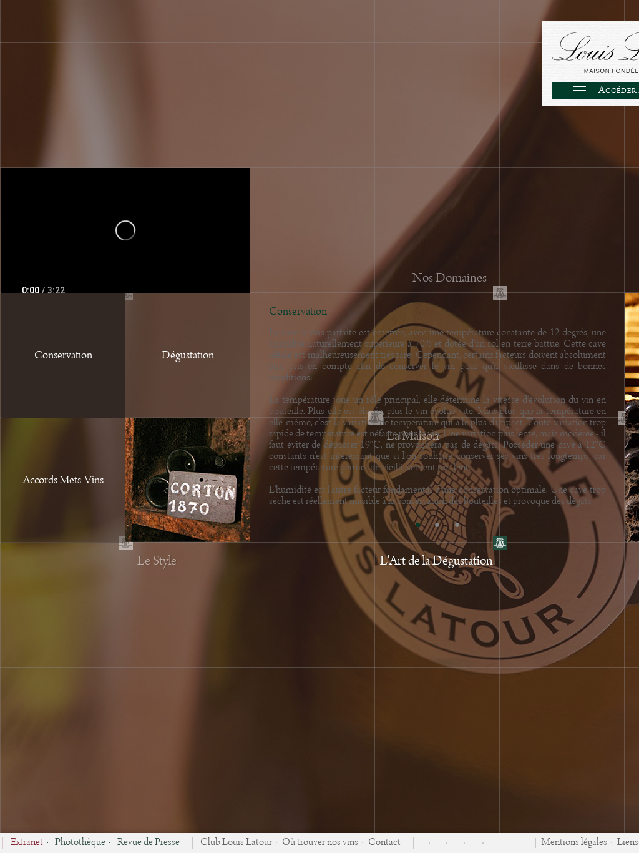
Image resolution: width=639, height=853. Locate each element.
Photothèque (80, 843)
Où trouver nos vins (320, 843)
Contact (384, 843)
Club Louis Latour (236, 843)
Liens (627, 843)
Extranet (27, 843)
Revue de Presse (148, 843)
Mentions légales (574, 843)
